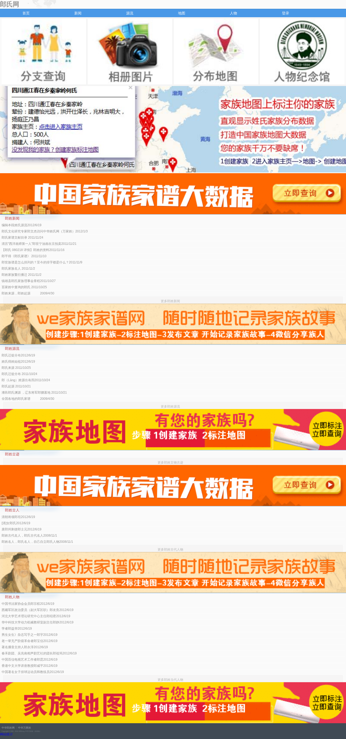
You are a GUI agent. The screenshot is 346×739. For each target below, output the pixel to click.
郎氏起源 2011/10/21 (16, 386)
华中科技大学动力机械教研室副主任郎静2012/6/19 (37, 622)
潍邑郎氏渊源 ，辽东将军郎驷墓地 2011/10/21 (34, 392)
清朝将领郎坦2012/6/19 (18, 517)
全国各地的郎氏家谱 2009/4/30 (28, 398)
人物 (233, 13)
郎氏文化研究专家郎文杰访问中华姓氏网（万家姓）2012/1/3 (45, 231)
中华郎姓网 (8, 727)
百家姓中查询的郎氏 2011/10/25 (24, 287)
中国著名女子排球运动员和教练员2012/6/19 (33, 672)
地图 (181, 13)
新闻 (77, 13)
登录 (285, 13)
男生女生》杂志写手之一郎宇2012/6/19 (29, 634)
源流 (129, 13)
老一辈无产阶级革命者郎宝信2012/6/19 (29, 641)
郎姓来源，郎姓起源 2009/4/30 (28, 293)
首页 (26, 13)
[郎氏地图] (216, 51)
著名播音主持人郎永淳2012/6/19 (25, 647)
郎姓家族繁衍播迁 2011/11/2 (21, 274)
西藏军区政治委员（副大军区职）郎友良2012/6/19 (37, 610)
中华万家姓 (24, 727)
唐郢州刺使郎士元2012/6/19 (21, 529)
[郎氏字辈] (44, 51)
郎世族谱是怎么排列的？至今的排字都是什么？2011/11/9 (42, 262)
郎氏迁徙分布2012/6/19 (18, 355)
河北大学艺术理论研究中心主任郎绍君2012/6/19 (36, 616)
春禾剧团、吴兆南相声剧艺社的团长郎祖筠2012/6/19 (39, 653)
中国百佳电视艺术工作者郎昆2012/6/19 (29, 659)
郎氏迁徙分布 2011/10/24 (19, 374)
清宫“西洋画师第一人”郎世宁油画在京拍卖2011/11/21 (39, 243)
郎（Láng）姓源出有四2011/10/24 (26, 380)
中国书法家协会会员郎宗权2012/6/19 (28, 603)
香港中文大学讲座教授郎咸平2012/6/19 (29, 665)
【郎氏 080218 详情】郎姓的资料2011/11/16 (33, 250)
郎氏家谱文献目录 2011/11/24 (22, 237)
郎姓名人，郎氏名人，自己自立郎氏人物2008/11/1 (37, 541)
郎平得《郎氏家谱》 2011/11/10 (24, 256)
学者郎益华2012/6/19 (17, 628)
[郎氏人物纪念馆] (302, 51)
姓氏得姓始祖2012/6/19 (18, 361)
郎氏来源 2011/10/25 (16, 367)
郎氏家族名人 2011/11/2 (18, 268)
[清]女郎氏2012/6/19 (16, 523)
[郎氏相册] (130, 51)
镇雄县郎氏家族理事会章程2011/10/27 (29, 281)
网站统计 (6, 734)
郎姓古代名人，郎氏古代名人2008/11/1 (29, 535)
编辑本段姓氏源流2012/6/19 (21, 225)
